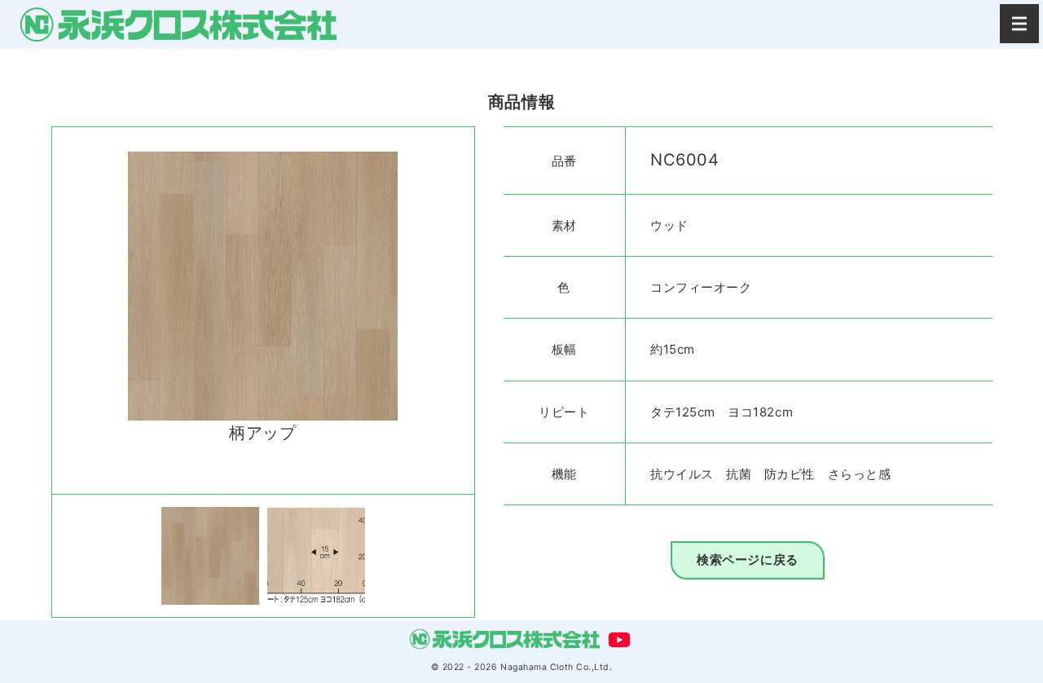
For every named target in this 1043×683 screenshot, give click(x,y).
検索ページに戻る (747, 559)
